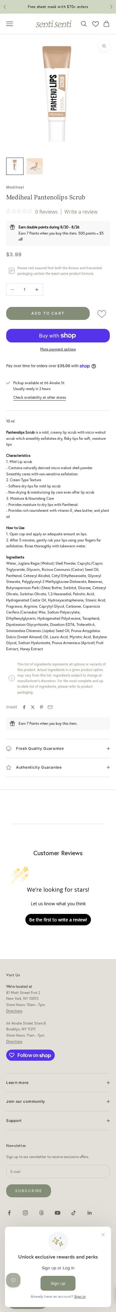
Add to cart (48, 313)
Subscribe (28, 1190)
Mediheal (15, 187)
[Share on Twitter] (32, 707)
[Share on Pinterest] (41, 707)
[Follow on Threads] (41, 1213)
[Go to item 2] (34, 166)
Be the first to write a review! (58, 920)
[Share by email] (50, 707)
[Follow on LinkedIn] (90, 1213)
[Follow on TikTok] (74, 1213)
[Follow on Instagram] (25, 1213)
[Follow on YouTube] (57, 1213)
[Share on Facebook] (24, 707)
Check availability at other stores (39, 397)
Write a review (80, 211)
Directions (14, 1010)
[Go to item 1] (15, 166)
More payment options (58, 349)
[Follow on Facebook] (9, 1213)
